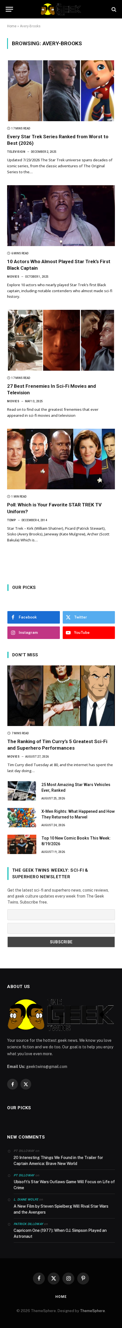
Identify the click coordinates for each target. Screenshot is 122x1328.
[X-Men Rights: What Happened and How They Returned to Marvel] (21, 817)
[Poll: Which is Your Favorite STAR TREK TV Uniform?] (61, 459)
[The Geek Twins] (61, 9)
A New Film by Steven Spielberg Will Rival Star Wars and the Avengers (61, 1209)
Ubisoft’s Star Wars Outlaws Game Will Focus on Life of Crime (64, 1184)
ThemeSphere (92, 1311)
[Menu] (9, 9)
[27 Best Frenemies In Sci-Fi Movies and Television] (61, 340)
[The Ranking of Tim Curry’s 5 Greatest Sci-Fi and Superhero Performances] (61, 695)
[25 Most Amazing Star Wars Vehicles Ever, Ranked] (21, 791)
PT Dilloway (24, 1175)
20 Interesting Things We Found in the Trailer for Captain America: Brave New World (58, 1160)
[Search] (113, 9)
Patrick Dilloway (28, 1224)
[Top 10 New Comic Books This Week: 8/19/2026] (21, 844)
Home (11, 26)
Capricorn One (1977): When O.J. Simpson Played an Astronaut (60, 1233)
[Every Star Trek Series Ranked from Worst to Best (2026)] (61, 90)
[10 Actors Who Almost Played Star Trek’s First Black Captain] (61, 215)
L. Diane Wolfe (26, 1199)
